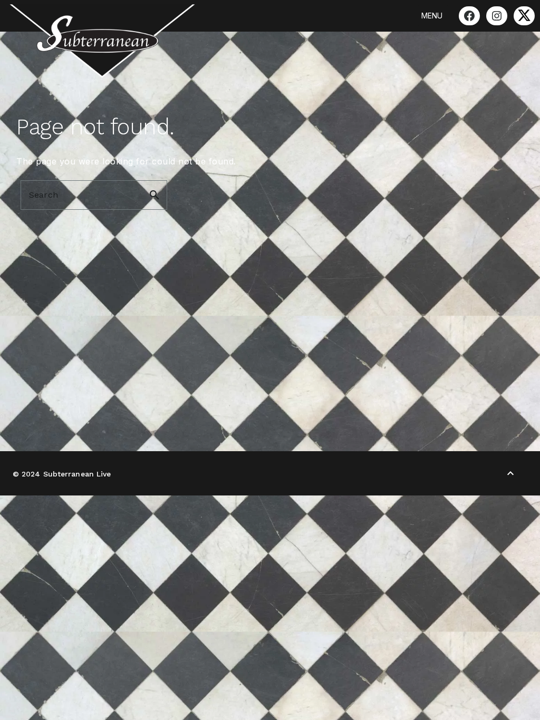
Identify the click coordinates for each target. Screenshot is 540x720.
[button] (431, 15)
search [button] (154, 195)
